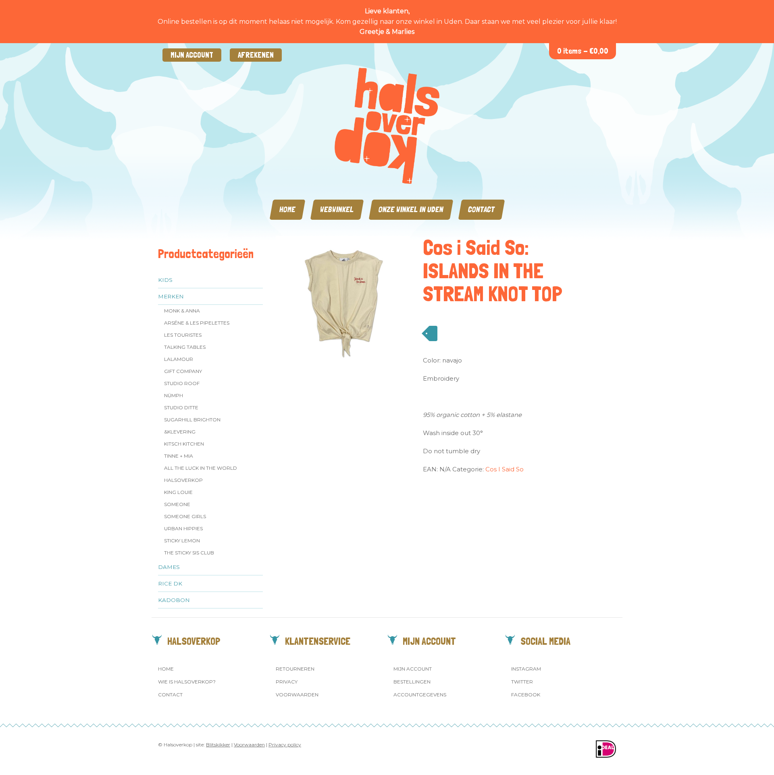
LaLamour (178, 359)
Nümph (173, 395)
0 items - (582, 51)
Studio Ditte (181, 407)
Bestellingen (412, 682)
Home (287, 209)
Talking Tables (185, 347)
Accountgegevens (419, 695)
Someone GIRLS (185, 516)
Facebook (525, 695)
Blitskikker (218, 745)
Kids (165, 280)
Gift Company (183, 371)
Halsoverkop (183, 480)
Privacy (287, 682)
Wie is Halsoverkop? (187, 682)
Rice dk (170, 583)
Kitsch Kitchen (184, 444)
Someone (177, 504)
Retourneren (295, 669)
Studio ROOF (182, 383)
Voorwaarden (297, 695)
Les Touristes (183, 335)
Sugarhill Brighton (192, 420)
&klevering (180, 432)
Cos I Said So (504, 469)
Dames (169, 567)
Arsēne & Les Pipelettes (196, 323)
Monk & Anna (182, 311)
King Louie (178, 492)
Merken (171, 296)
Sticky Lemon (182, 541)
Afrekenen (256, 55)
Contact (481, 209)
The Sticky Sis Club (189, 553)
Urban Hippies (183, 528)
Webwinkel (337, 209)
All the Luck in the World (200, 468)
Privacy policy (284, 745)
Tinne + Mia (178, 456)
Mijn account (192, 55)
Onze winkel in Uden (411, 209)
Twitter (522, 682)
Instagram (526, 669)
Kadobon (174, 600)
